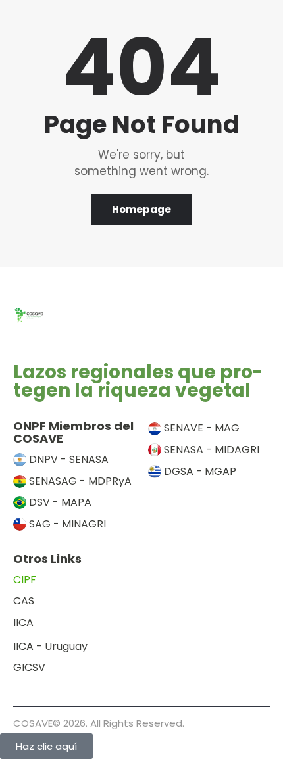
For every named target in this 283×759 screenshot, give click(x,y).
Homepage (141, 209)
